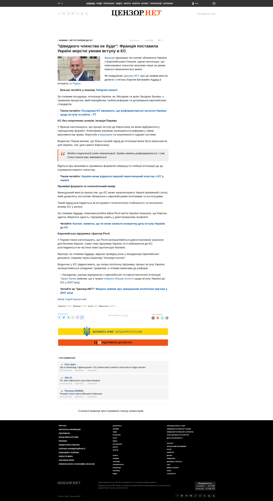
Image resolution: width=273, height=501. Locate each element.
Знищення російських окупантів (180, 432)
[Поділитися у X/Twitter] (64, 317)
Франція (110, 57)
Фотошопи (117, 444)
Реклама (63, 441)
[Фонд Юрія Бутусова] (113, 331)
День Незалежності (175, 438)
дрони (169, 455)
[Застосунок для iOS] (82, 13)
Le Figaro (74, 83)
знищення (171, 458)
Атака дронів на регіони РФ (178, 435)
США (168, 464)
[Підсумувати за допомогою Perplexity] (162, 317)
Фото (115, 438)
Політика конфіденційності (72, 449)
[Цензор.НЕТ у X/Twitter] (64, 13)
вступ (93, 306)
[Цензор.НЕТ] (136, 13)
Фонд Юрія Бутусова (69, 437)
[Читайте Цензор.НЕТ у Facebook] (177, 495)
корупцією (106, 134)
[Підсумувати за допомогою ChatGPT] (153, 317)
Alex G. (68, 377)
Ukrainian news (66, 460)
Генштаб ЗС (171, 473)
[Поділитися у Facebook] (59, 317)
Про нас (63, 426)
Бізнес (145, 3)
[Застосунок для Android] (77, 13)
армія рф (170, 452)
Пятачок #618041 (74, 391)
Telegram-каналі (106, 89)
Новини (90, 3)
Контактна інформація (70, 430)
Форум (136, 3)
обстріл (170, 443)
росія (169, 449)
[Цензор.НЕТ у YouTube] (73, 13)
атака (169, 470)
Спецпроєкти (118, 464)
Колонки (168, 3)
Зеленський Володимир (176, 446)
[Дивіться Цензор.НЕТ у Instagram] (200, 495)
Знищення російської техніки (179, 429)
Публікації (156, 3)
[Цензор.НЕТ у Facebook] (59, 13)
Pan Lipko (70, 364)
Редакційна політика (69, 453)
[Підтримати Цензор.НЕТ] (113, 342)
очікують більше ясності (119, 278)
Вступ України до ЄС (81, 40)
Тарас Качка (68, 278)
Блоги (127, 3)
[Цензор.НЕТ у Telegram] (68, 13)
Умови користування (69, 445)
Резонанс (109, 3)
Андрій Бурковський (75, 299)
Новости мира (66, 456)
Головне (116, 461)
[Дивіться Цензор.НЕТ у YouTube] (191, 495)
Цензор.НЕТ (131, 75)
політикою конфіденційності (145, 482)
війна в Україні (172, 467)
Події (99, 3)
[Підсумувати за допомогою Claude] (157, 317)
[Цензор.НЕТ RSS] (86, 13)
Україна (65, 306)
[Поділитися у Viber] (77, 317)
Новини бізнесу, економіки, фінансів (77, 464)
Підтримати (64, 433)
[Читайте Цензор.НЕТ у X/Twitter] (182, 495)
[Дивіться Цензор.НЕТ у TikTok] (195, 495)
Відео (119, 3)
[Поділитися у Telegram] (68, 317)
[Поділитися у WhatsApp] (73, 317)
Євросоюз (107, 306)
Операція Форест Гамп (176, 426)
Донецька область (174, 461)
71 (162, 40)
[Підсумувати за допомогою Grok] (166, 317)
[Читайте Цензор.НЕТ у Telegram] (186, 495)
